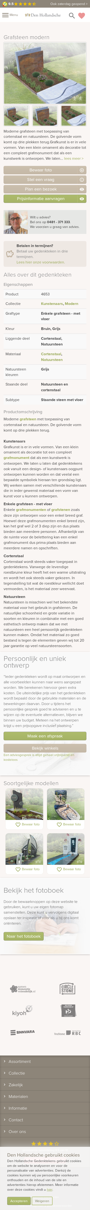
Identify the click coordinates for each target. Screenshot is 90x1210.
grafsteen (28, 419)
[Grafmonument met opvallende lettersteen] (24, 849)
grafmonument (16, 457)
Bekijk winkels (45, 748)
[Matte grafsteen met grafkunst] (24, 804)
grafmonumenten (31, 509)
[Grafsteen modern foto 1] (16, 115)
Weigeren (42, 1201)
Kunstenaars (52, 303)
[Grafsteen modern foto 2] (45, 115)
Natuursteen (52, 359)
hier (49, 1189)
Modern (71, 303)
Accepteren (19, 1201)
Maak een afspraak (45, 736)
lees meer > (74, 158)
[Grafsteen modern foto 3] (73, 115)
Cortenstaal (51, 354)
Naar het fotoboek (24, 936)
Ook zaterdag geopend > (69, 3)
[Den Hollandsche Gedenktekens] (43, 15)
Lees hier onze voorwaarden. (41, 262)
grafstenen (60, 509)
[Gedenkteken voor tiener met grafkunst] (66, 849)
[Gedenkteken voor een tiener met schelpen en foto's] (66, 804)
